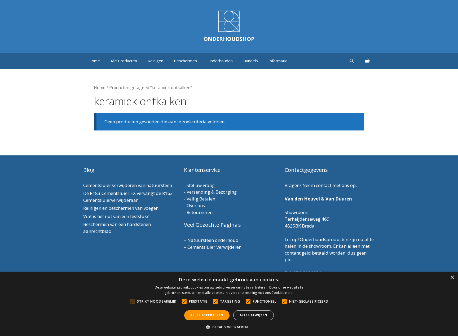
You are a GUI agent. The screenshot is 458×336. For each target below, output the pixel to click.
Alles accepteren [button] (206, 315)
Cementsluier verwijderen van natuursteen (127, 185)
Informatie (278, 60)
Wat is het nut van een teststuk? (116, 216)
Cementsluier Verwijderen (214, 247)
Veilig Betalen (201, 199)
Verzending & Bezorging (212, 192)
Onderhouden (220, 60)
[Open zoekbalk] (351, 61)
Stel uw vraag (201, 185)
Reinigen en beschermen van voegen (120, 208)
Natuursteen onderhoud (213, 240)
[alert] (229, 304)
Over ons (196, 205)
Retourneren (200, 212)
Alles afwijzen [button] (253, 315)
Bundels (250, 60)
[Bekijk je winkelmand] (367, 61)
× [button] (452, 278)
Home (94, 60)
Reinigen (155, 60)
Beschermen (185, 60)
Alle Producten (124, 60)
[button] (229, 327)
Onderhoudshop (229, 38)
